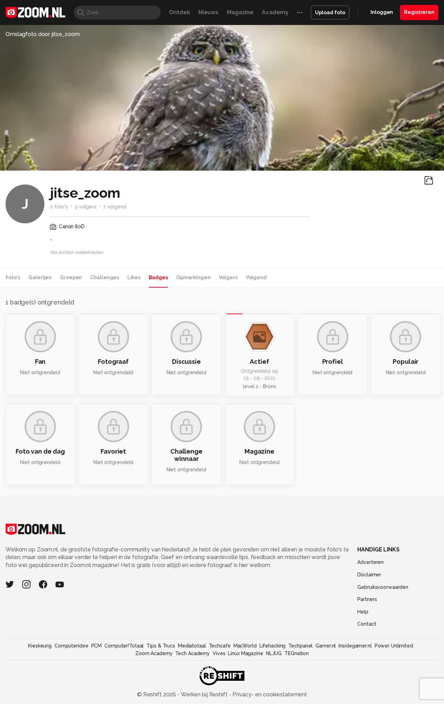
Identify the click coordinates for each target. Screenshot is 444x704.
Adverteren (370, 562)
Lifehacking (272, 646)
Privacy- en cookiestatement (269, 694)
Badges (158, 277)
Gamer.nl (325, 646)
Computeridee (71, 646)
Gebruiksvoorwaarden (382, 587)
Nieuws (208, 12)
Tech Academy (192, 653)
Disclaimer (369, 574)
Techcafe (220, 646)
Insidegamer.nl (355, 646)
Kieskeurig (40, 646)
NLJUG (274, 653)
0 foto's (59, 206)
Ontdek (179, 12)
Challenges (104, 277)
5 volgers (85, 206)
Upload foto (330, 12)
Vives (219, 653)
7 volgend (114, 206)
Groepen (71, 277)
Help (362, 612)
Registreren (419, 12)
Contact (366, 624)
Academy (275, 12)
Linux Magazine (245, 653)
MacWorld (245, 646)
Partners (367, 599)
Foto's (13, 277)
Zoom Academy (154, 653)
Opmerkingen (193, 277)
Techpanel (300, 646)
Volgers (228, 277)
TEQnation (296, 653)
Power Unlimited (394, 646)
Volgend (256, 277)
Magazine (240, 12)
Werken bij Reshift (204, 694)
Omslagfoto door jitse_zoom (43, 34)
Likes (133, 277)
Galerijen (40, 277)
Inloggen (381, 12)
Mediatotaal (192, 646)
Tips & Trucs (160, 646)
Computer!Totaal (124, 646)
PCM (96, 646)
